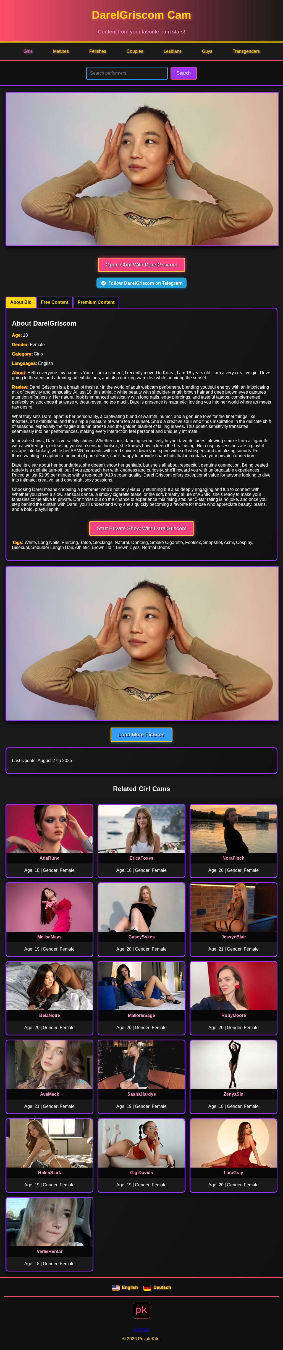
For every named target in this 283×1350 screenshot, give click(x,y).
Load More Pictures (141, 734)
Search (184, 73)
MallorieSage (141, 1015)
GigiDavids (141, 1172)
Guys (207, 51)
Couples (135, 51)
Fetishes (97, 51)
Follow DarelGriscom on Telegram (145, 283)
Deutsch (162, 1287)
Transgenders (246, 51)
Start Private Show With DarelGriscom (142, 528)
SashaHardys (141, 1094)
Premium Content (96, 302)
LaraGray (233, 1172)
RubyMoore (233, 1015)
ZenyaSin (233, 1094)
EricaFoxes (141, 858)
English (130, 1287)
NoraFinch (233, 858)
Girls (28, 51)
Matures (61, 51)
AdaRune (49, 858)
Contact (141, 1329)
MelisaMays (49, 937)
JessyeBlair (233, 937)
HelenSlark (49, 1172)
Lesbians (173, 51)
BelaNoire (49, 1015)
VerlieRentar (49, 1251)
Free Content (54, 302)
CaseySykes (142, 937)
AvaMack (49, 1094)
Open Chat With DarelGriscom (141, 265)
